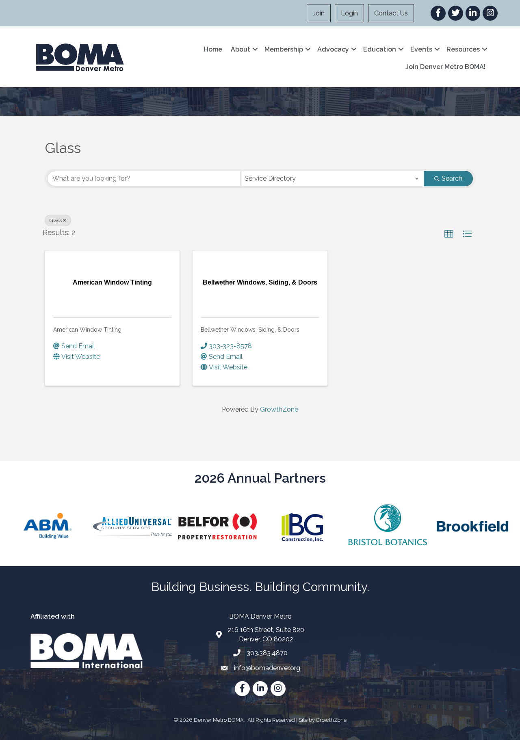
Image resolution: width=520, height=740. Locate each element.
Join (319, 13)
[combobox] (332, 178)
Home (213, 49)
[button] (449, 234)
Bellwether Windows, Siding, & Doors (250, 329)
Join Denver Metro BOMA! (445, 67)
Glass (56, 220)
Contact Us (391, 13)
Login (349, 13)
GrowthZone (279, 409)
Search (452, 178)
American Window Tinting (87, 329)
